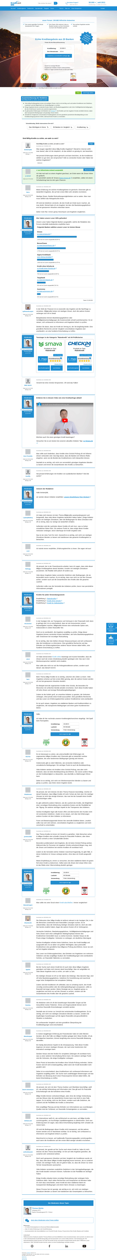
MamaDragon (27, 905)
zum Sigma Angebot (44, 257)
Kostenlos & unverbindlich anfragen (58, 55)
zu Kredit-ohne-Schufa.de (46, 268)
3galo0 (28, 969)
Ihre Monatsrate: (52, 51)
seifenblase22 (28, 1152)
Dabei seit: (25, 152)
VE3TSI (27, 756)
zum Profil (28, 233)
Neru (28, 192)
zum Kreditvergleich (44, 368)
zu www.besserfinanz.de (45, 245)
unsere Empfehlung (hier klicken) (76, 497)
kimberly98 (28, 149)
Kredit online (56, 657)
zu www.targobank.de (44, 280)
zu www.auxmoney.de (44, 291)
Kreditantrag (81, 127)
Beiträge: (28, 154)
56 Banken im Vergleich (61, 127)
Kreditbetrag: (51, 48)
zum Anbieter (56, 368)
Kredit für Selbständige (55, 603)
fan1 (28, 679)
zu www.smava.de (43, 234)
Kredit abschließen (66, 902)
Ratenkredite (51, 598)
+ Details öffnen (58, 364)
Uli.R (28, 659)
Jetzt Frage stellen (88, 92)
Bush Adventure (27, 1089)
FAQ (78, 92)
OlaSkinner (28, 794)
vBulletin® (29, 1252)
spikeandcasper (28, 311)
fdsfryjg (28, 569)
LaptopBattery (28, 517)
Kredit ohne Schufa (54, 601)
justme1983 (28, 836)
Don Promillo (27, 456)
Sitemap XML (24, 1259)
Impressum (24, 1256)
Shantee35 (28, 923)
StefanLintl (28, 1121)
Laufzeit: (54, 727)
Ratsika (27, 1005)
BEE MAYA (28, 385)
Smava (53, 111)
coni (28, 551)
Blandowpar (28, 1036)
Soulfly (28, 476)
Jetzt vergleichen (64, 734)
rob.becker (28, 623)
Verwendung (55, 730)
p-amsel (28, 176)
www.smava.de (65, 178)
